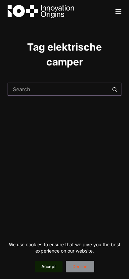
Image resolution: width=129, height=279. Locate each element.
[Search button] (114, 89)
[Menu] (118, 12)
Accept (48, 266)
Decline (80, 266)
